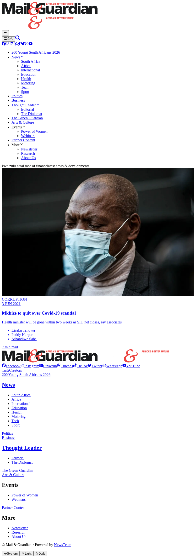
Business (8, 438)
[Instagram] (8, 44)
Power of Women (24, 495)
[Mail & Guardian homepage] (98, 16)
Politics (7, 433)
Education (19, 408)
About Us (18, 537)
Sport (15, 425)
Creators (15, 370)
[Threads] (15, 44)
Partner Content (14, 508)
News (8, 385)
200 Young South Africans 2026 (26, 375)
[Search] (17, 39)
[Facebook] (4, 44)
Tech (15, 421)
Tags (5, 370)
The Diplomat (22, 462)
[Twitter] (23, 44)
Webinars (18, 499)
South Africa (21, 395)
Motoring (18, 416)
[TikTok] (19, 44)
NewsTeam (62, 545)
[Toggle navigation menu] (5, 32)
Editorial (17, 458)
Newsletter (19, 528)
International (20, 404)
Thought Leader (22, 448)
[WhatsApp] (27, 44)
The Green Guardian (17, 470)
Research (18, 532)
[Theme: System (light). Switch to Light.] (8, 39)
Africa (16, 399)
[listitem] (11, 366)
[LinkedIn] (11, 44)
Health (16, 412)
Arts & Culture (13, 475)
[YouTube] (31, 44)
